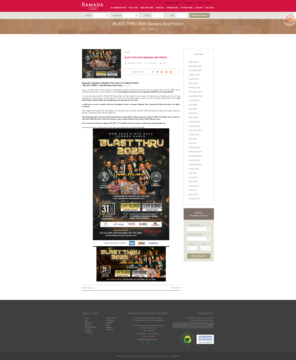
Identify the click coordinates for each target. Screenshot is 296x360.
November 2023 (195, 70)
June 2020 (193, 177)
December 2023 (195, 66)
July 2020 (193, 173)
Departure (117, 15)
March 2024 (193, 61)
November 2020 (195, 155)
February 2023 (195, 87)
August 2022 (194, 100)
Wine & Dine (111, 318)
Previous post (89, 288)
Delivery (209, 7)
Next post (174, 288)
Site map (109, 329)
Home (143, 28)
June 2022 (193, 104)
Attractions (186, 7)
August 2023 (194, 79)
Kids (172, 15)
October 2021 (194, 134)
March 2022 (193, 117)
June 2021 (193, 138)
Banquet (160, 7)
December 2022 (195, 91)
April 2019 (193, 190)
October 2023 (194, 74)
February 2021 (195, 147)
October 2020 (194, 160)
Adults (147, 15)
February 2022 (195, 121)
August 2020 (194, 168)
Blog (108, 325)
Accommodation (118, 7)
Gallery (201, 3)
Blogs (209, 3)
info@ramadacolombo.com (148, 339)
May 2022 (193, 108)
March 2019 (193, 194)
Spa (86, 320)
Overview (188, 3)
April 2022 (193, 113)
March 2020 (193, 181)
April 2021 (193, 143)
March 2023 (193, 83)
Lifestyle (151, 28)
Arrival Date (194, 225)
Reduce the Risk (172, 3)
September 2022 (195, 96)
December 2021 (195, 130)
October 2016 (194, 198)
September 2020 (195, 164)
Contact (199, 7)
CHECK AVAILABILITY (199, 15)
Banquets (88, 325)
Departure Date (195, 234)
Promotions (172, 7)
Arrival (88, 15)
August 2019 (194, 185)
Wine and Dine (146, 7)
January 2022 (194, 126)
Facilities (133, 7)
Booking (109, 322)
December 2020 (195, 151)
